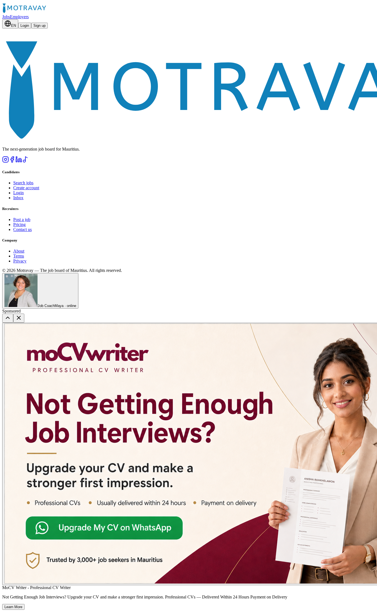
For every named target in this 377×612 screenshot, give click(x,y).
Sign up (39, 25)
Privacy (19, 261)
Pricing (19, 224)
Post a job (21, 219)
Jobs (6, 16)
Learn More (13, 607)
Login (24, 25)
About (18, 251)
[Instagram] (5, 161)
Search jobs (23, 182)
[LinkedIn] (18, 161)
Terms (18, 256)
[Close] (18, 318)
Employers (19, 16)
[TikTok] (25, 161)
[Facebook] (12, 161)
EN (13, 25)
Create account (26, 187)
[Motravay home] (24, 11)
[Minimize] (7, 318)
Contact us (22, 229)
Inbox (18, 197)
